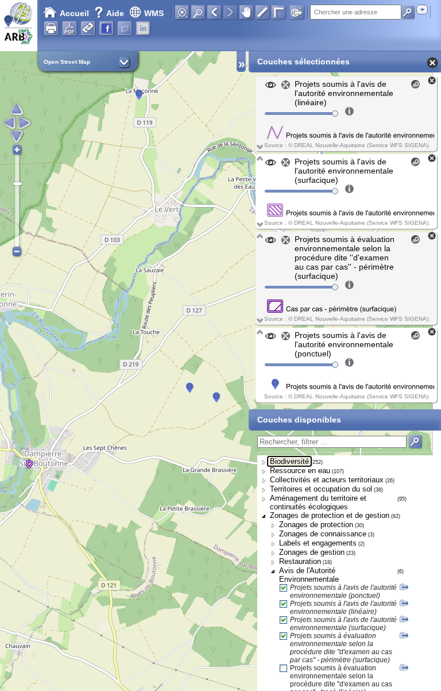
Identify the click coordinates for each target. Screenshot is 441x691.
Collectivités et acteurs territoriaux (327, 479)
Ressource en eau (300, 470)
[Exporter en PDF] (69, 28)
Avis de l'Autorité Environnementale (309, 574)
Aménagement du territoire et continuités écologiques (318, 502)
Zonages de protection (316, 524)
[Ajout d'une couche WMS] (297, 12)
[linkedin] (143, 28)
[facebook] (106, 28)
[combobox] (422, 9)
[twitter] (124, 28)
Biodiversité (289, 461)
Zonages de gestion (312, 552)
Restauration (300, 561)
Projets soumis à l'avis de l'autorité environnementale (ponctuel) (343, 591)
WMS (154, 13)
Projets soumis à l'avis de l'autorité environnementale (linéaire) (343, 608)
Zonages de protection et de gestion (329, 515)
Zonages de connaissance (322, 533)
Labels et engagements (318, 543)
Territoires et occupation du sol (321, 489)
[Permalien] (88, 28)
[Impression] (51, 28)
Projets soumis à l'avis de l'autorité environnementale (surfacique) (343, 624)
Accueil (74, 13)
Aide (110, 13)
